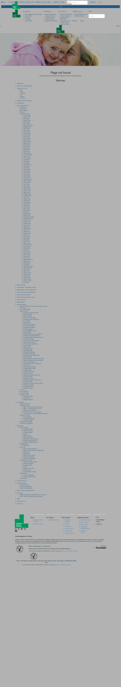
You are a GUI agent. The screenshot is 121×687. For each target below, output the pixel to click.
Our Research (36, 2)
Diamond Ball (84, 524)
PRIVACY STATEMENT (67, 551)
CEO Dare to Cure (85, 520)
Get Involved (47, 2)
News (67, 2)
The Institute (26, 2)
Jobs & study (68, 531)
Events (67, 524)
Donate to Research (67, 520)
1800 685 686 (36, 546)
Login (92, 2)
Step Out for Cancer (84, 531)
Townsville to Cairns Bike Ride (85, 527)
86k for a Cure (84, 522)
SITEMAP (75, 551)
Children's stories (53, 520)
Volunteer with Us (69, 533)
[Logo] (16, 5)
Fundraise (67, 526)
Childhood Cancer (59, 2)
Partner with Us (69, 528)
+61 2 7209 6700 (46, 546)
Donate (99, 2)
